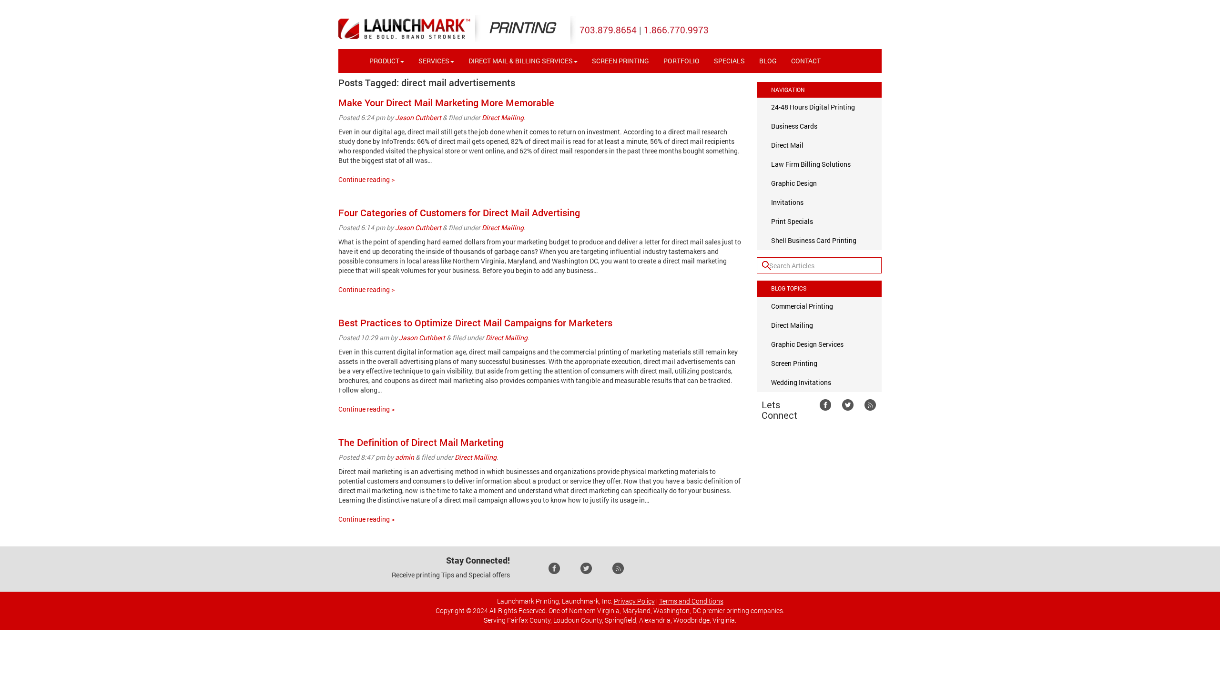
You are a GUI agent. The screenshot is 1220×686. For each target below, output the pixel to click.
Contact (806, 60)
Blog (768, 60)
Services (433, 60)
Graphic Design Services (807, 344)
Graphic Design (794, 183)
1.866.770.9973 (676, 30)
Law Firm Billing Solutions (811, 164)
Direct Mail (787, 145)
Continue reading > (366, 179)
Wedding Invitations (801, 382)
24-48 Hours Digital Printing (813, 106)
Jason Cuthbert (418, 117)
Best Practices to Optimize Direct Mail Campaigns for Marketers (475, 322)
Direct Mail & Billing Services (520, 60)
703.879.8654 (608, 30)
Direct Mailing (503, 117)
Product (384, 60)
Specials (729, 60)
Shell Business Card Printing (813, 240)
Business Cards (794, 126)
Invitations (787, 202)
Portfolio (681, 60)
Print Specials (792, 221)
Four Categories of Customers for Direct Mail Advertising (459, 212)
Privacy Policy (634, 600)
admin (404, 457)
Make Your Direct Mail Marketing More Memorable (446, 102)
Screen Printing (620, 60)
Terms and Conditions (691, 600)
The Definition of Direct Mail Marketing (421, 442)
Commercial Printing (802, 306)
